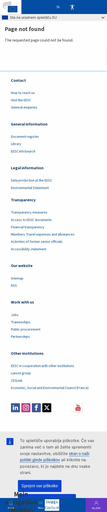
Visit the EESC (21, 100)
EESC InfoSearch (23, 151)
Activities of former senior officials (36, 241)
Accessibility (72, 7)
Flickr (67, 407)
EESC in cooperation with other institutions (42, 366)
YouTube (78, 407)
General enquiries (24, 107)
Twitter (46, 407)
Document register (25, 136)
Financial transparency (27, 227)
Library (16, 144)
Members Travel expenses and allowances (42, 234)
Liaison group (21, 373)
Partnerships (20, 336)
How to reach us (23, 93)
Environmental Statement (30, 188)
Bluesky (57, 407)
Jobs (14, 315)
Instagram (25, 407)
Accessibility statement (28, 249)
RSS (14, 285)
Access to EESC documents (31, 220)
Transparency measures (29, 212)
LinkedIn (15, 407)
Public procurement (25, 329)
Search (53, 507)
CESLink (16, 380)
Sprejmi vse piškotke (39, 486)
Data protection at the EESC (31, 180)
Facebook (36, 407)
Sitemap (17, 278)
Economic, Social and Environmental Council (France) (50, 388)
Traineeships (20, 322)
